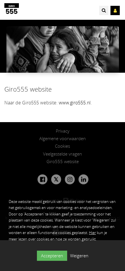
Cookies (62, 146)
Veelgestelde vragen (62, 154)
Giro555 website (63, 161)
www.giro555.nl (75, 102)
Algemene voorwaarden (62, 138)
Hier (92, 232)
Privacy (62, 131)
